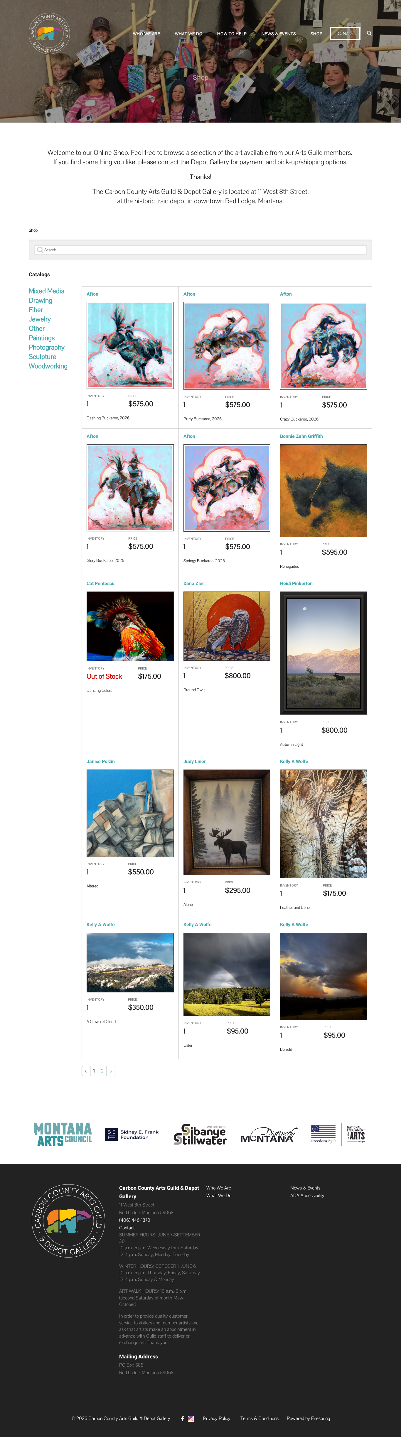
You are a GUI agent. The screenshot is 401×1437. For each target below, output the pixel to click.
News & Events (279, 33)
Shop (317, 33)
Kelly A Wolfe (294, 761)
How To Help (232, 33)
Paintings (42, 337)
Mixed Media (46, 291)
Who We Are (146, 33)
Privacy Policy (216, 1418)
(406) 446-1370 (134, 1220)
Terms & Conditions (259, 1418)
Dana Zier (193, 583)
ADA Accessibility (307, 1195)
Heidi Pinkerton (296, 583)
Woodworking (48, 366)
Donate (345, 33)
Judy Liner (194, 761)
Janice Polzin (101, 761)
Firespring (320, 1418)
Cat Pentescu (100, 583)
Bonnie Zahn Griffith (301, 436)
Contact (127, 1228)
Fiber (36, 309)
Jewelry (40, 319)
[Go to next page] (111, 1071)
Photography (47, 347)
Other (37, 328)
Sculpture (42, 356)
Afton (92, 294)
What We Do (189, 33)
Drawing (40, 300)
